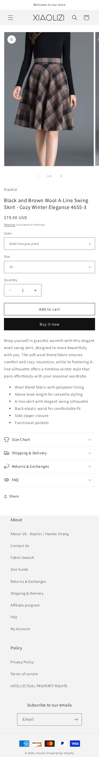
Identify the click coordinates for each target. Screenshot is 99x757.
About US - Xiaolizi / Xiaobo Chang (40, 533)
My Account (20, 628)
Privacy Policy (22, 662)
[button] (10, 17)
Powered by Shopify (60, 753)
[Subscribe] (76, 719)
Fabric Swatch (22, 557)
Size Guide (19, 569)
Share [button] (14, 496)
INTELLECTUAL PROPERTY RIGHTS (39, 686)
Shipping (9, 224)
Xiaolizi (41, 753)
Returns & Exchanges (28, 581)
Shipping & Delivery (27, 593)
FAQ (14, 617)
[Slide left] (38, 176)
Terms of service (24, 673)
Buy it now (50, 324)
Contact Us (20, 545)
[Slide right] (61, 176)
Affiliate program (25, 605)
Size (7, 256)
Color (8, 233)
